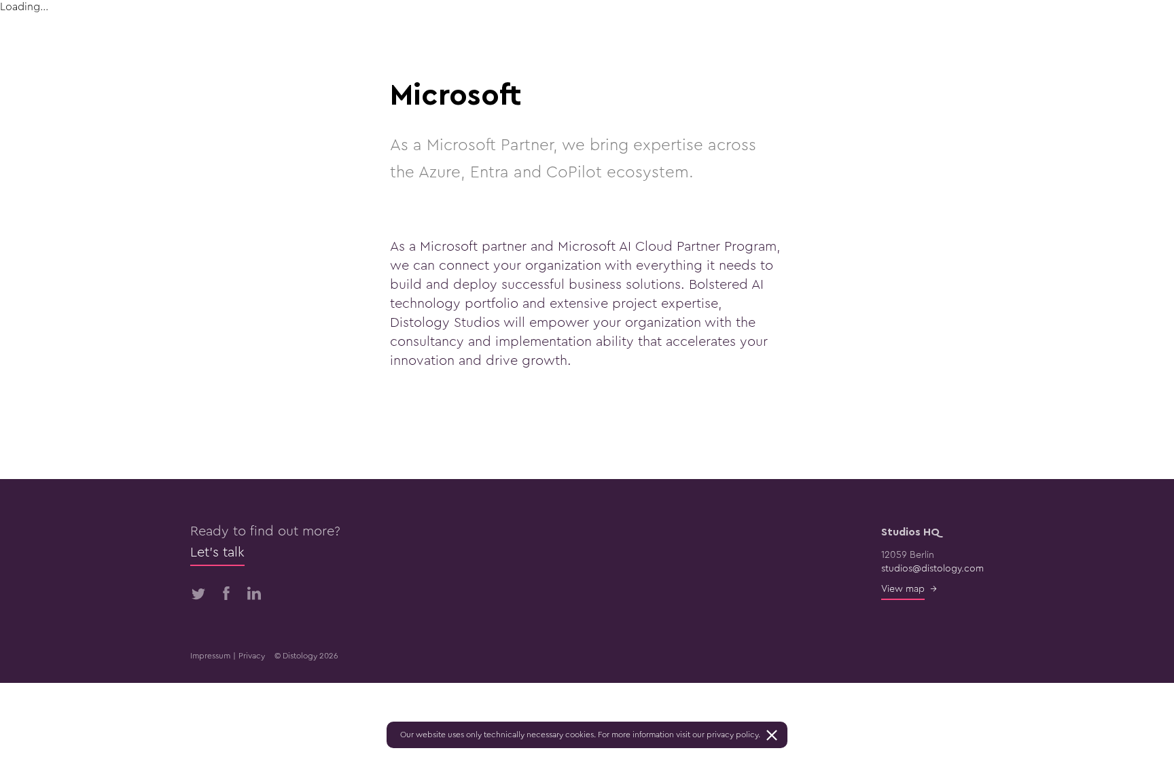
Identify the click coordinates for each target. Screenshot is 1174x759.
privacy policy (732, 734)
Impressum (210, 656)
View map (903, 589)
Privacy (251, 656)
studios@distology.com (932, 568)
